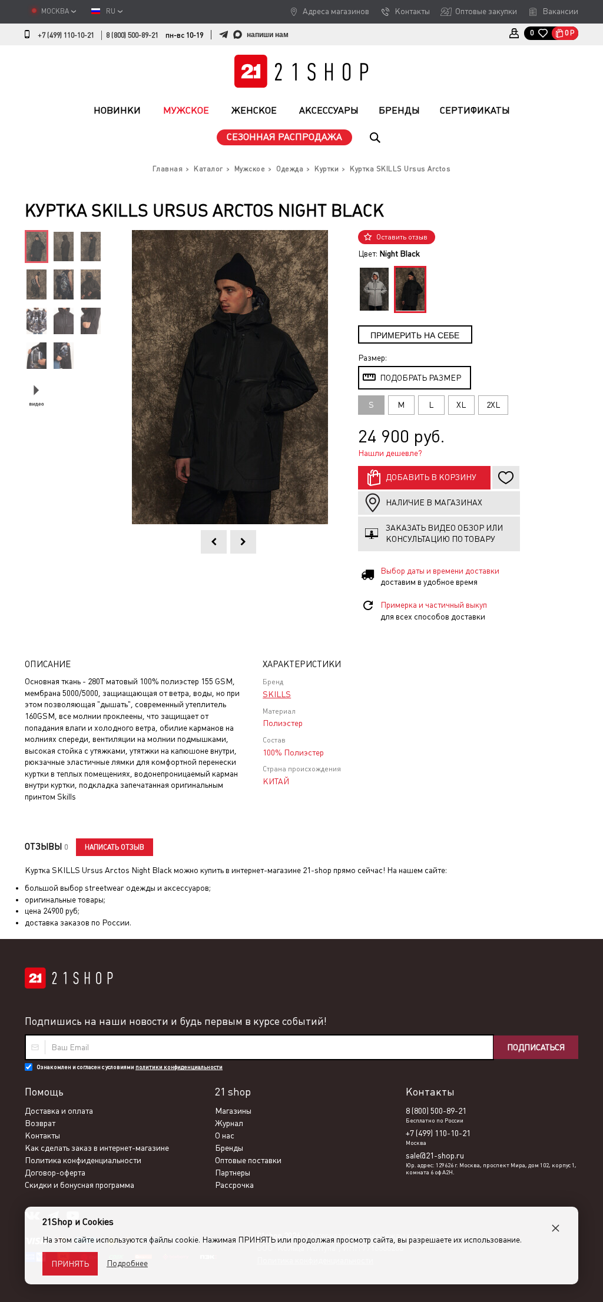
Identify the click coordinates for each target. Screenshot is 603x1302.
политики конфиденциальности (179, 1067)
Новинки (117, 110)
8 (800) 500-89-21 (132, 35)
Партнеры (232, 1172)
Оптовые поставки (248, 1160)
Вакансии (560, 11)
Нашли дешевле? (390, 453)
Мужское (186, 110)
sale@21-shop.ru (435, 1155)
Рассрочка (234, 1185)
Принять (70, 1263)
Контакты (412, 11)
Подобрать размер (420, 377)
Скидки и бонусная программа (79, 1185)
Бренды (399, 110)
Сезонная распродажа (284, 136)
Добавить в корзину (431, 477)
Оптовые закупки (486, 11)
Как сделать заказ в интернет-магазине (97, 1148)
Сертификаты (475, 110)
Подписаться (536, 1047)
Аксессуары (329, 110)
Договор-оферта (55, 1172)
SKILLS (277, 694)
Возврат (40, 1123)
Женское (254, 110)
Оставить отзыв (402, 237)
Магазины (233, 1110)
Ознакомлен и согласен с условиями (130, 1067)
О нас (224, 1135)
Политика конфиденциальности (83, 1160)
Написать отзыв (114, 847)
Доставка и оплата (59, 1110)
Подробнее (127, 1263)
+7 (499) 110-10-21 (66, 35)
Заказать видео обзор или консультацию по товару (444, 533)
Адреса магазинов (336, 11)
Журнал (229, 1123)
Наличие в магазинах (434, 502)
